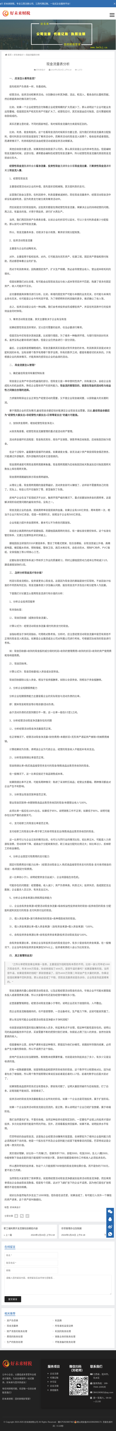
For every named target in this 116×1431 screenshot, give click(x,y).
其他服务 (54, 1390)
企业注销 (54, 1386)
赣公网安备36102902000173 (89, 1422)
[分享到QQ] (16, 1216)
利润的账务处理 (63, 1331)
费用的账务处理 (15, 1336)
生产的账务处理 (15, 1342)
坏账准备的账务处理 (65, 1342)
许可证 (53, 1382)
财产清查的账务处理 (17, 1331)
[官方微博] (110, 1226)
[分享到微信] (22, 1216)
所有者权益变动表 (64, 1326)
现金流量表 (12, 1326)
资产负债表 (12, 1320)
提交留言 (12, 1299)
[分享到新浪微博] (27, 1216)
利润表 (58, 1320)
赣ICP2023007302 (66, 1422)
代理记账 (54, 1377)
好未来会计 (19, 55)
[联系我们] (110, 1219)
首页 (10, 55)
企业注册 (54, 1373)
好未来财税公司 (31, 1422)
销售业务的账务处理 (65, 1336)
